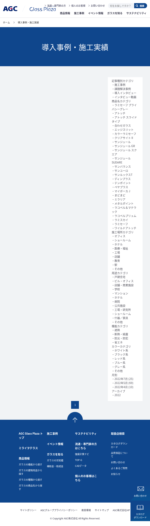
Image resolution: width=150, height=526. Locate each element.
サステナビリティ (86, 433)
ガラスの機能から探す (30, 464)
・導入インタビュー (124, 93)
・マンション (120, 293)
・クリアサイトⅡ (123, 138)
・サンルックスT (122, 175)
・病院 (116, 301)
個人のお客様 (78, 5)
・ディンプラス (121, 179)
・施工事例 (118, 85)
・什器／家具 (120, 318)
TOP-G (78, 460)
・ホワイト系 (120, 350)
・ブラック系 (120, 354)
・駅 (114, 265)
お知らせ (115, 474)
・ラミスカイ (120, 220)
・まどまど (118, 195)
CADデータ (81, 465)
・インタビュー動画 (124, 97)
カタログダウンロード (140, 516)
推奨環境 (86, 510)
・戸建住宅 (118, 277)
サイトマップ (102, 510)
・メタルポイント (123, 203)
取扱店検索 (118, 433)
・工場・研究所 (121, 310)
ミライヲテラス (28, 448)
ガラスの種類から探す (30, 479)
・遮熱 (116, 330)
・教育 (116, 261)
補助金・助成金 (55, 466)
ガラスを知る (55, 454)
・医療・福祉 (120, 248)
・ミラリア (118, 199)
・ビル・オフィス (123, 281)
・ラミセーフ (120, 224)
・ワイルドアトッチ (124, 228)
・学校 (116, 289)
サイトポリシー (28, 510)
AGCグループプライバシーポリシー (59, 510)
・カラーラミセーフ (124, 134)
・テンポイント (121, 183)
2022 (117, 395)
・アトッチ (118, 113)
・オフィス (118, 236)
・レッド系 (118, 358)
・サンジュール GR (123, 146)
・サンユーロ (120, 170)
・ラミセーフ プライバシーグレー (124, 107)
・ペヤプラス (120, 187)
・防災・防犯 (120, 338)
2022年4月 (121, 387)
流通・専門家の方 (56, 5)
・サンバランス (121, 166)
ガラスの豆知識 (55, 460)
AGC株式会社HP (121, 510)
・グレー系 (118, 367)
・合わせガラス (121, 125)
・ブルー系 (118, 362)
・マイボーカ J (121, 191)
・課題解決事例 (121, 89)
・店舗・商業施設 (123, 285)
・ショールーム (121, 240)
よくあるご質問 (119, 468)
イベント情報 (55, 444)
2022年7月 (121, 379)
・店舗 (116, 256)
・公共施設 (118, 305)
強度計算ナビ (82, 454)
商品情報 (24, 458)
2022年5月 (121, 383)
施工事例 (52, 433)
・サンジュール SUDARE (121, 160)
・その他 (117, 269)
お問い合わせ (98, 5)
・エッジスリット (123, 129)
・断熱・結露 (120, 334)
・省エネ (117, 342)
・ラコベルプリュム (124, 216)
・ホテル (117, 244)
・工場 (116, 252)
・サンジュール (121, 142)
